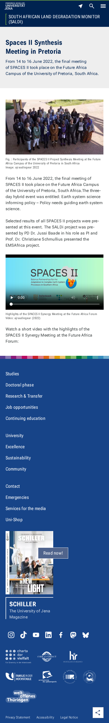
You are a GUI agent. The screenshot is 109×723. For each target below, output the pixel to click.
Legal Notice (69, 717)
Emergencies (17, 497)
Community (16, 469)
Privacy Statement (18, 717)
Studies (12, 373)
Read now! (53, 553)
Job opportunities (22, 407)
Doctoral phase (20, 384)
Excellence (15, 446)
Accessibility (45, 717)
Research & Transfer (24, 396)
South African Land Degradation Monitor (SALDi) (54, 19)
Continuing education (25, 418)
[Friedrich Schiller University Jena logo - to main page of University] (15, 6)
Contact (13, 486)
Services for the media (26, 508)
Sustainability (18, 457)
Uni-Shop (14, 519)
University (15, 435)
